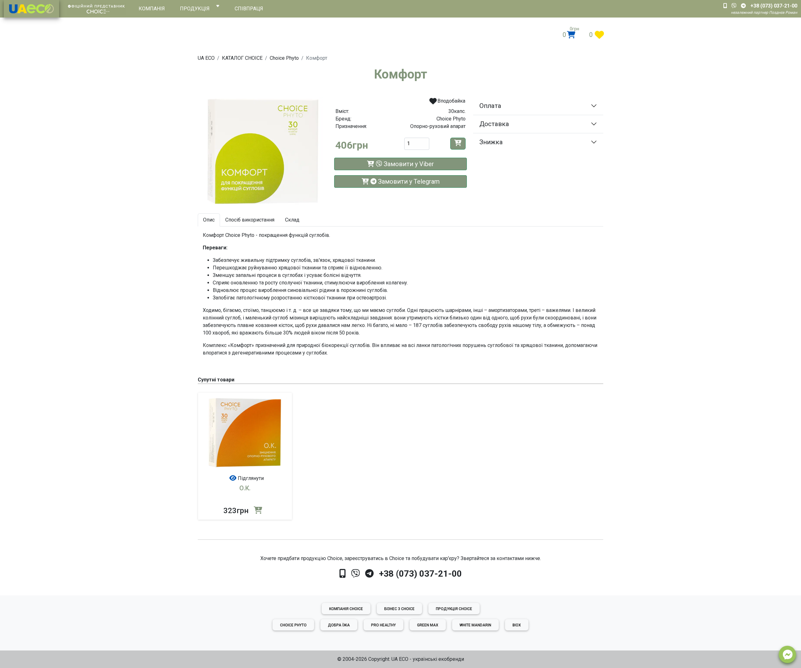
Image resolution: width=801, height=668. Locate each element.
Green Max (427, 625)
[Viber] (355, 574)
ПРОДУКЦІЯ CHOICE (454, 609)
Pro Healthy (383, 625)
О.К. (245, 488)
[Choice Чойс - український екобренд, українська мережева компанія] (31, 9)
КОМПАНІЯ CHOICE (346, 609)
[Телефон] (342, 574)
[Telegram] (369, 574)
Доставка (494, 124)
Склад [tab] (292, 220)
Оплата (490, 106)
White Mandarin (475, 625)
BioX (517, 625)
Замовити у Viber (408, 164)
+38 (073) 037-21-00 (420, 574)
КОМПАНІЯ (152, 9)
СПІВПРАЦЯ (249, 9)
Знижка (491, 142)
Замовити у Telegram (408, 181)
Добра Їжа (339, 625)
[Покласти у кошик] (458, 144)
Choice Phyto (293, 625)
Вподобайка (450, 101)
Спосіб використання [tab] (249, 220)
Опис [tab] (209, 220)
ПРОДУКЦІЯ (195, 9)
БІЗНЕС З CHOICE (399, 609)
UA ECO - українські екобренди (427, 659)
